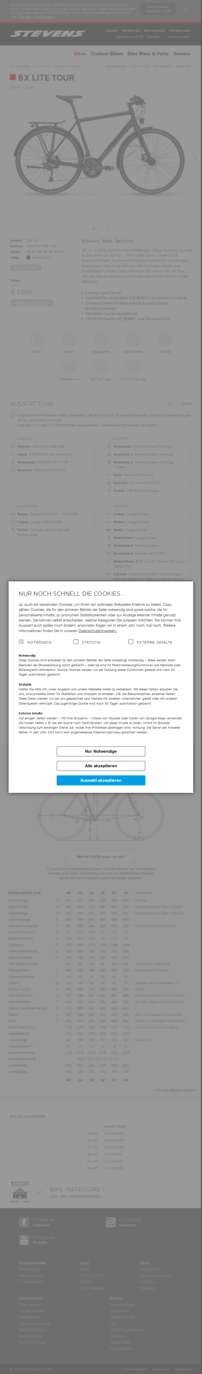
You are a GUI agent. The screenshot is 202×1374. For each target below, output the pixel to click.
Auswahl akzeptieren (100, 780)
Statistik (91, 642)
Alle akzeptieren (101, 765)
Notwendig (39, 642)
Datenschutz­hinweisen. (98, 631)
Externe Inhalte (155, 642)
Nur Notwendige (101, 751)
